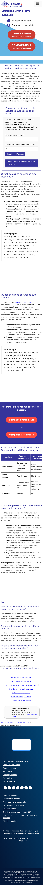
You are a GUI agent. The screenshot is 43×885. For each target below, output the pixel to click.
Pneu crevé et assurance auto (21, 681)
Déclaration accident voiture (21, 700)
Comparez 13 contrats (21, 435)
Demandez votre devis (21, 420)
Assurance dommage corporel (21, 697)
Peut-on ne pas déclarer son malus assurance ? (21, 685)
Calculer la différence (15, 154)
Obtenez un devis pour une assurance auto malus (21, 163)
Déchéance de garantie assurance (21, 689)
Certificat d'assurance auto (21, 693)
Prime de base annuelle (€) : (15, 135)
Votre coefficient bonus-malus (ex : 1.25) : (20, 145)
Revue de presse (9, 768)
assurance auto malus (23, 302)
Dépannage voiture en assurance (21, 677)
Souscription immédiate (21, 35)
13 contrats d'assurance (21, 46)
